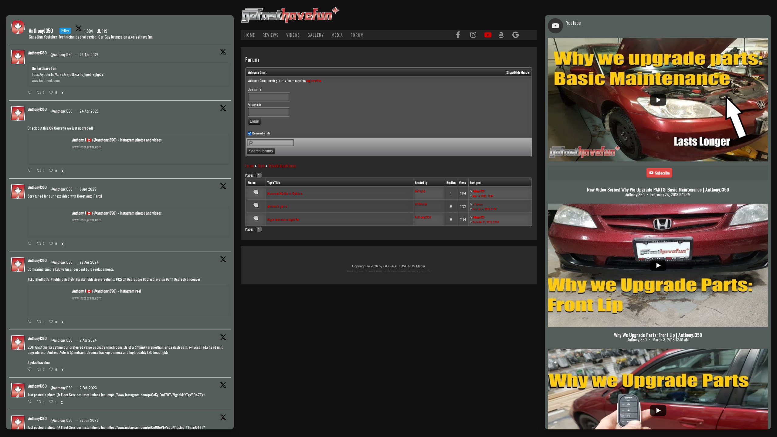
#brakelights (84, 279)
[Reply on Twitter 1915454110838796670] (31, 92)
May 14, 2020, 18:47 (483, 196)
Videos (293, 35)
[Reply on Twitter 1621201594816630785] (31, 401)
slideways (421, 203)
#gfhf (169, 279)
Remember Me (261, 132)
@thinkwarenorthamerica (153, 347)
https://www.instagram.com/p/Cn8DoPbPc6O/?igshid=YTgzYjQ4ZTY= (156, 427)
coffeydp (420, 190)
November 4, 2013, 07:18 (485, 209)
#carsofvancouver (187, 279)
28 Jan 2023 (89, 420)
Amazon (502, 35)
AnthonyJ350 (479, 191)
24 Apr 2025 (90, 54)
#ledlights (43, 279)
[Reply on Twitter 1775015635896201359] (31, 369)
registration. (314, 80)
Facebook (460, 35)
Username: (254, 89)
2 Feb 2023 (89, 387)
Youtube (487, 35)
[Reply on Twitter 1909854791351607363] (31, 243)
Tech (261, 165)
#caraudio (134, 279)
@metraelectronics (84, 352)
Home (249, 35)
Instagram (473, 35)
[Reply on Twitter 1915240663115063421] (31, 170)
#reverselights (104, 279)
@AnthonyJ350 (61, 54)
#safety (69, 279)
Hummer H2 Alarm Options (284, 193)
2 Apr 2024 (89, 340)
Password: (254, 104)
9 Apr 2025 (88, 188)
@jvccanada (198, 347)
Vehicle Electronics (282, 165)
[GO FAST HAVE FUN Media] (290, 20)
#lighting (57, 279)
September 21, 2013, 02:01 (486, 222)
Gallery (315, 35)
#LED (31, 279)
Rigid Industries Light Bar (283, 219)
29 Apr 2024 (90, 262)
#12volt (121, 279)
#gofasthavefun (154, 279)
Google (516, 35)
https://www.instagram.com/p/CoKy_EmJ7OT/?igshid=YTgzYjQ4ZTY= (156, 394)
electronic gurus (277, 206)
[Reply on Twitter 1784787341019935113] (31, 321)
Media (337, 35)
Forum (357, 35)
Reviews (271, 35)
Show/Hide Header (518, 72)
